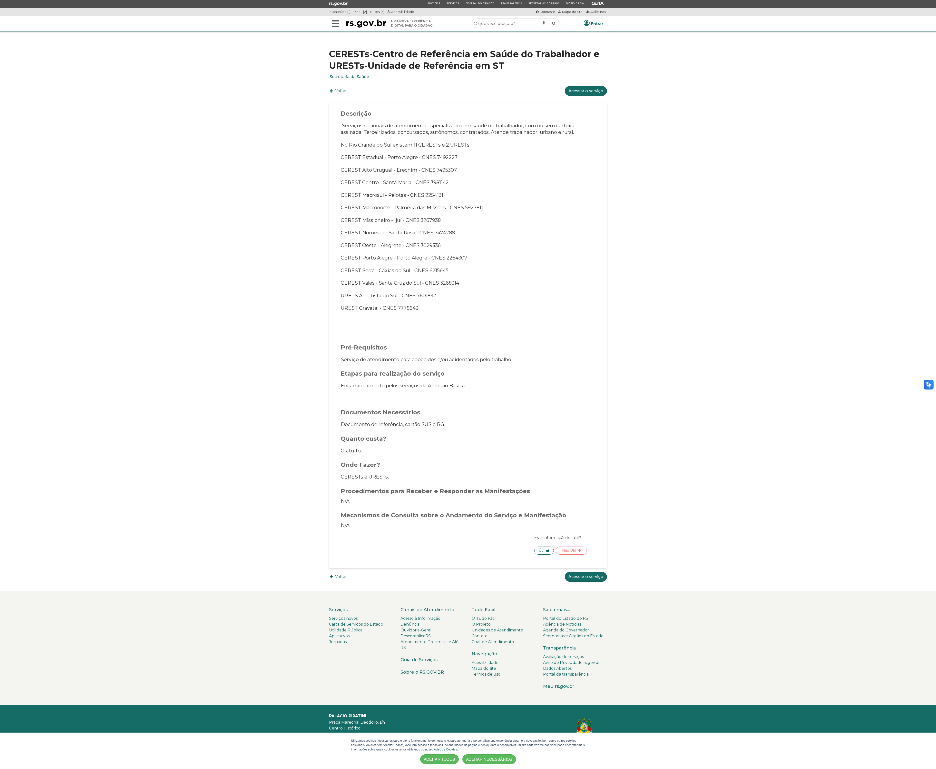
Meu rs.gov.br (558, 686)
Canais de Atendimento (427, 609)
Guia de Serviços (419, 659)
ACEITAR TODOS (439, 759)
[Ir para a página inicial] (366, 24)
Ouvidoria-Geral (415, 630)
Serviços (452, 3)
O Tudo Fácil (484, 618)
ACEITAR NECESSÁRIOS (489, 759)
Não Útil (569, 550)
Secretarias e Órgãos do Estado (573, 636)
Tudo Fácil (483, 609)
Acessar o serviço (585, 91)
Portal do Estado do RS (565, 618)
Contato (480, 636)
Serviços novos (343, 618)
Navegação (484, 654)
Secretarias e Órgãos (544, 3)
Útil (541, 550)
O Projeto (481, 624)
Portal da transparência (566, 674)
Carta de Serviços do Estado (356, 624)
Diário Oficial (575, 3)
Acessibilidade (402, 12)
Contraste (547, 12)
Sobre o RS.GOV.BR (422, 672)
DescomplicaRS (415, 636)
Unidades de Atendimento (497, 630)
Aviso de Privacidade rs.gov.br (571, 662)
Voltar (340, 91)
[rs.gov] (338, 3)
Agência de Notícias (562, 624)
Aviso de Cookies (445, 749)
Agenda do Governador (566, 630)
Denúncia (409, 624)
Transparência (511, 3)
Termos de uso (486, 674)
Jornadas (338, 641)
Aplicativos (339, 636)
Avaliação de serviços (563, 656)
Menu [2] (360, 12)
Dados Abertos (557, 668)
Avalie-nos (597, 12)
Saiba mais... (556, 609)
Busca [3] (377, 12)
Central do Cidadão (479, 3)
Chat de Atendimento (493, 641)
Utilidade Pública (345, 630)
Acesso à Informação (420, 618)
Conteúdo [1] (340, 12)
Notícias (434, 3)
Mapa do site (572, 12)
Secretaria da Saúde (349, 76)
